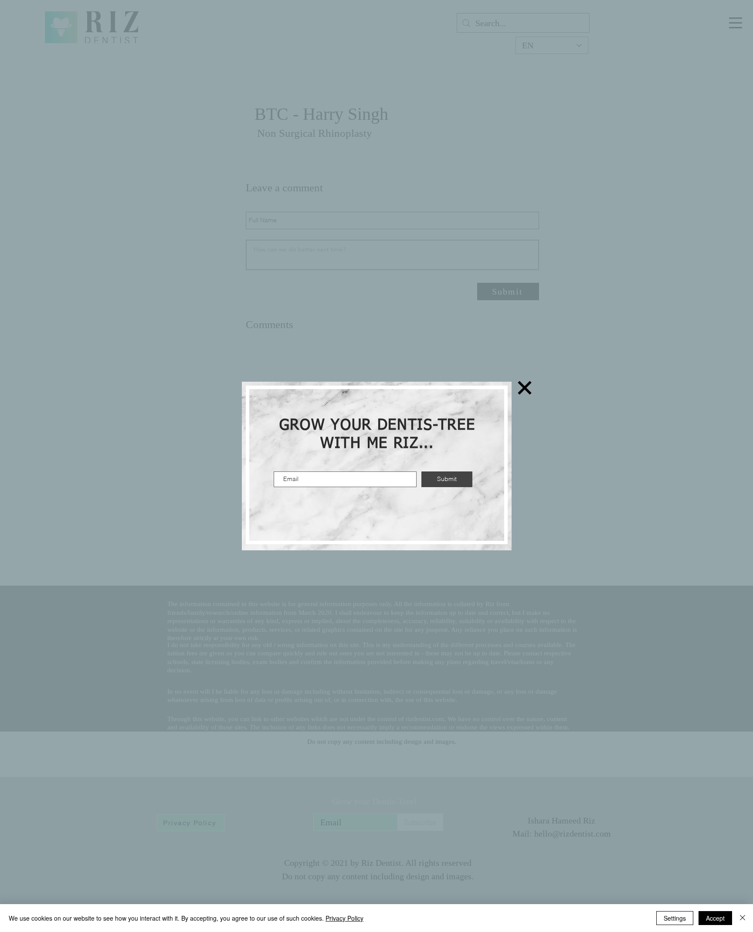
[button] (525, 388)
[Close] (742, 918)
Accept (715, 918)
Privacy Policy (344, 918)
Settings (675, 918)
